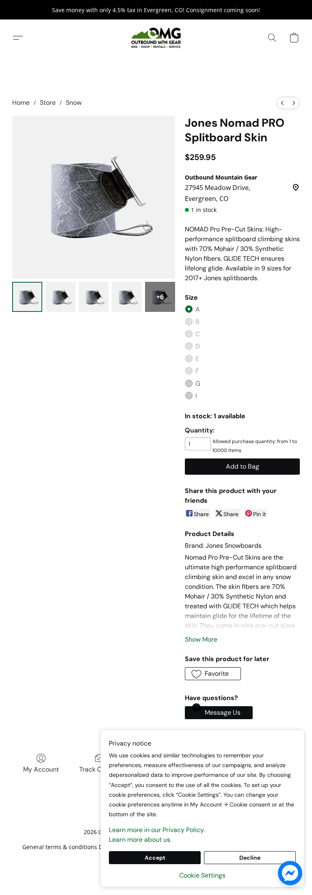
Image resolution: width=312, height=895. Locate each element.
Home (21, 102)
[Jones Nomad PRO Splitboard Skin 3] (127, 297)
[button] (156, 38)
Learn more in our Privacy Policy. (157, 830)
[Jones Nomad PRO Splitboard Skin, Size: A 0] (27, 297)
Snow (74, 102)
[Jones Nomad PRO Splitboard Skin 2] (94, 297)
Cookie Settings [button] (202, 875)
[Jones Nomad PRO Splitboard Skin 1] (61, 297)
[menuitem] (282, 103)
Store (48, 102)
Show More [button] (201, 639)
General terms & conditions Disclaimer (75, 847)
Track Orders (98, 769)
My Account (41, 769)
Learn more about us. (140, 839)
